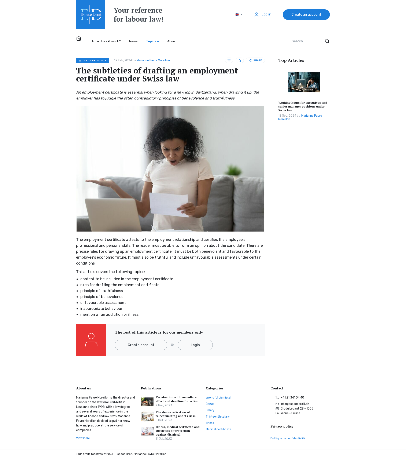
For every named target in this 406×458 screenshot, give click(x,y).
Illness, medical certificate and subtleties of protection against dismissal (178, 430)
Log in (266, 14)
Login (195, 345)
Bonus (210, 404)
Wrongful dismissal (218, 397)
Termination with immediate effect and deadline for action (177, 399)
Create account (141, 345)
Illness (210, 423)
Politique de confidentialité (288, 438)
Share (257, 60)
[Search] (327, 41)
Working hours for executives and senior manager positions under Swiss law (302, 106)
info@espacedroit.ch (294, 404)
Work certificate (93, 60)
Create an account (306, 14)
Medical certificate (218, 429)
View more (83, 438)
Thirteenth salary (218, 416)
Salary (210, 410)
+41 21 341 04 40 (292, 397)
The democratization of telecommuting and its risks (176, 414)
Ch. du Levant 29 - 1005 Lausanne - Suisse (294, 411)
